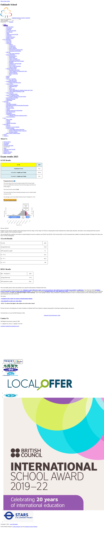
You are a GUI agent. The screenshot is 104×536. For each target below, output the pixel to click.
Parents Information (10, 54)
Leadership (8, 29)
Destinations (9, 113)
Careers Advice (9, 83)
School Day (9, 42)
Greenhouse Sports (13, 94)
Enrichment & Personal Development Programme (17, 105)
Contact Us (5, 135)
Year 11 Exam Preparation (15, 66)
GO (20, 19)
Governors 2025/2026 (11, 30)
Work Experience (13, 48)
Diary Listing (9, 119)
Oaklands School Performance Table (52, 315)
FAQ (10, 75)
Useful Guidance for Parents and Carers (18, 71)
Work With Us (6, 124)
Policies (8, 76)
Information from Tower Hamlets (16, 61)
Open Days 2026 (13, 80)
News (4, 118)
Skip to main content (5, 1)
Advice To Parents (13, 58)
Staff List (8, 52)
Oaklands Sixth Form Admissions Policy (18, 115)
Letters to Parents (13, 67)
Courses (8, 109)
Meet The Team (9, 106)
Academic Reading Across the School (17, 96)
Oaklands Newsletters (11, 123)
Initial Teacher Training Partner (13, 133)
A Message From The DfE (12, 34)
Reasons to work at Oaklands (12, 127)
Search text (3, 19)
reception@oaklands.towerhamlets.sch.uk (10, 326)
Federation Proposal (10, 99)
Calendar (8, 121)
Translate (11, 22)
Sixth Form (5, 101)
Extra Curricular (9, 92)
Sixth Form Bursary (10, 116)
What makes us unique (11, 104)
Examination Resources (11, 81)
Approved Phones (13, 72)
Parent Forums (12, 64)
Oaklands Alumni (10, 108)
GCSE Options (12, 47)
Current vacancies (10, 128)
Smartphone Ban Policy (14, 70)
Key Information (7, 39)
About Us (5, 25)
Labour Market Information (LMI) (16, 91)
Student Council (9, 38)
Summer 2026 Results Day (15, 82)
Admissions (8, 35)
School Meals (12, 57)
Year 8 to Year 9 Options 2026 (16, 49)
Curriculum (8, 43)
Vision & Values (10, 26)
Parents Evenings (13, 56)
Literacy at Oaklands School (12, 95)
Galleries (8, 120)
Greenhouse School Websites (30, 526)
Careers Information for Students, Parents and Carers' (21, 90)
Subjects (11, 44)
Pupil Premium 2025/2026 (12, 97)
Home (4, 24)
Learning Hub (12, 45)
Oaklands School (21, 17)
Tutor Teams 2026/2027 (14, 53)
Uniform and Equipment (14, 59)
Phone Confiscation (13, 73)
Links (10, 87)
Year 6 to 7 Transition (11, 78)
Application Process (10, 114)
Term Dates (8, 40)
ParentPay (11, 62)
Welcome (8, 102)
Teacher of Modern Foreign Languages (18, 130)
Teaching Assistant (13, 132)
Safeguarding (9, 100)
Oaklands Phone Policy (11, 68)
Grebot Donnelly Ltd (17, 526)
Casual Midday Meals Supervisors (16, 129)
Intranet (5, 134)
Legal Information (14, 524)
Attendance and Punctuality (15, 63)
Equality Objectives (10, 37)
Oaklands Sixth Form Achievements (14, 110)
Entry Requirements (10, 111)
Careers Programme (13, 85)
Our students (9, 28)
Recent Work (12, 89)
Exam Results (9, 32)
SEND (7, 77)
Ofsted (7, 33)
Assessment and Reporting (15, 51)
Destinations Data (13, 86)
